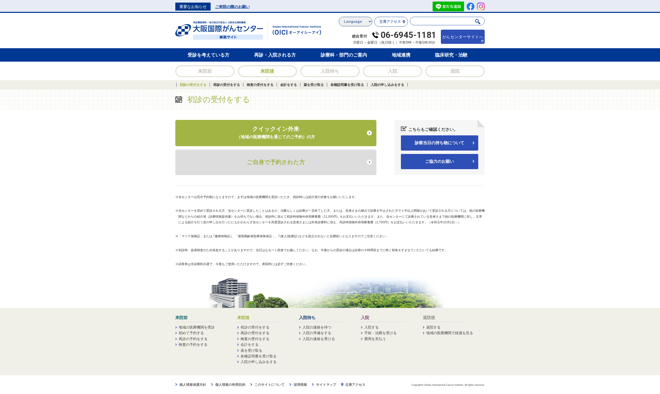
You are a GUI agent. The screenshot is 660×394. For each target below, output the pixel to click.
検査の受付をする (260, 85)
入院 (392, 71)
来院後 (267, 71)
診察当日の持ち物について (439, 143)
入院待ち (330, 71)
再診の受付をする (226, 85)
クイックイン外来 (276, 132)
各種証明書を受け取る (347, 85)
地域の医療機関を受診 (197, 327)
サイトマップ (326, 385)
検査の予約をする (193, 344)
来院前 (205, 71)
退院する (433, 327)
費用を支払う (375, 339)
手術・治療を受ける (380, 333)
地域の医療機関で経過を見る (449, 333)
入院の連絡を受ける (318, 339)
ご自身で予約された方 (276, 162)
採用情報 (300, 385)
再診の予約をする (193, 339)
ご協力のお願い (439, 161)
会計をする (288, 85)
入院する (371, 327)
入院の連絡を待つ (316, 327)
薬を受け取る (314, 85)
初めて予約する (191, 333)
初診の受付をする (193, 85)
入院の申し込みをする (387, 85)
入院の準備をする (316, 333)
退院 (455, 71)
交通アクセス (390, 21)
